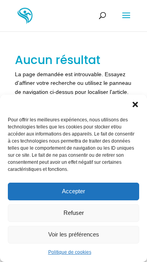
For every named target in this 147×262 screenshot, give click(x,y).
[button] (135, 104)
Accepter (73, 191)
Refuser (74, 212)
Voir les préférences (73, 234)
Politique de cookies (69, 252)
